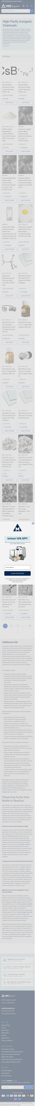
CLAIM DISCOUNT (17, 573)
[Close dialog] (33, 523)
